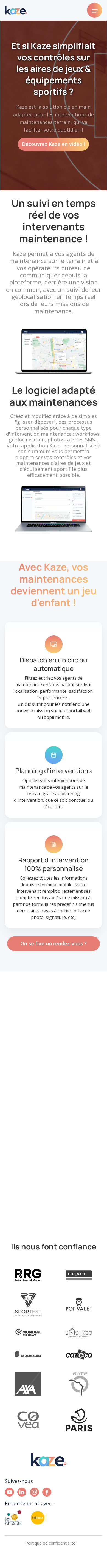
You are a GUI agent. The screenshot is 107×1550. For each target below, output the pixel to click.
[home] (16, 10)
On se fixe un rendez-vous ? (53, 943)
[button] (94, 10)
